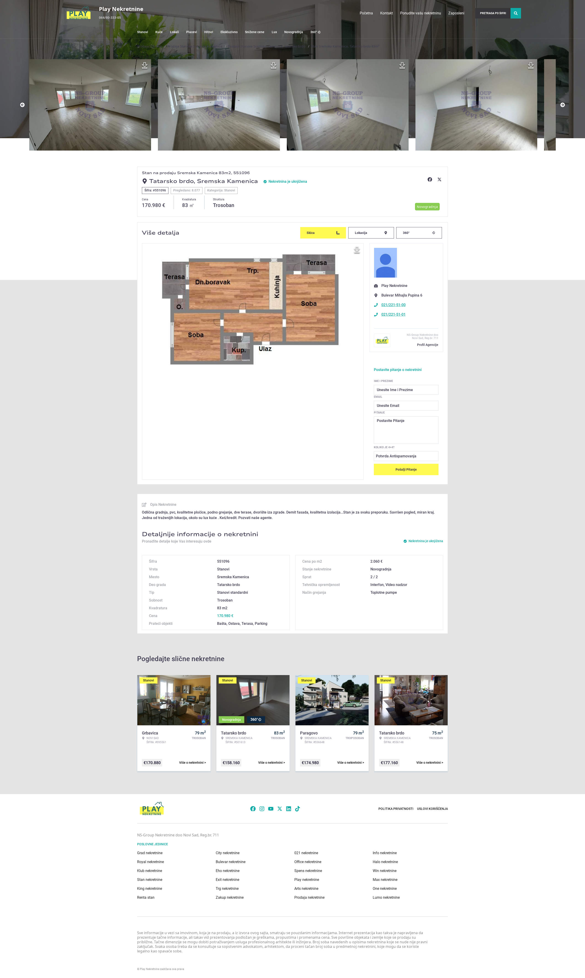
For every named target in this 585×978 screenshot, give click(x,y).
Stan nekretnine (149, 879)
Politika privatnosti (395, 809)
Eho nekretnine (227, 871)
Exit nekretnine (227, 879)
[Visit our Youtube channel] (271, 808)
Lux (274, 32)
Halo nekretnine (385, 862)
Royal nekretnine (150, 862)
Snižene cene (254, 32)
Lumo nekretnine (386, 897)
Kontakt (386, 13)
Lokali (174, 32)
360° (313, 32)
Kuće (159, 32)
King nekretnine (149, 888)
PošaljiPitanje (406, 469)
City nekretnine (227, 853)
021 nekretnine (306, 853)
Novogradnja (293, 32)
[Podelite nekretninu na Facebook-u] (430, 179)
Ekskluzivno (229, 32)
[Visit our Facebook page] (253, 808)
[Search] (516, 13)
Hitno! (208, 32)
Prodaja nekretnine (309, 897)
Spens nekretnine (308, 871)
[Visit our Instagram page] (262, 808)
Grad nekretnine (149, 853)
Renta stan (145, 897)
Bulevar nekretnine (230, 862)
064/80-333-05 (110, 17)
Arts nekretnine (306, 888)
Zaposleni (456, 13)
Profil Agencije (427, 345)
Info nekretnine (385, 853)
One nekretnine (385, 888)
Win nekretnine (384, 871)
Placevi (191, 32)
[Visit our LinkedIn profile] (288, 808)
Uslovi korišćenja (432, 809)
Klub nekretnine (149, 871)
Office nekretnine (307, 862)
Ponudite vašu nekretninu (420, 13)
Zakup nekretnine (230, 897)
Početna (366, 13)
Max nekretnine (385, 879)
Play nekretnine (306, 879)
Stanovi (142, 32)
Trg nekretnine (227, 888)
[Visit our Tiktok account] (297, 808)
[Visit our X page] (279, 808)
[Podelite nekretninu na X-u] (440, 179)
